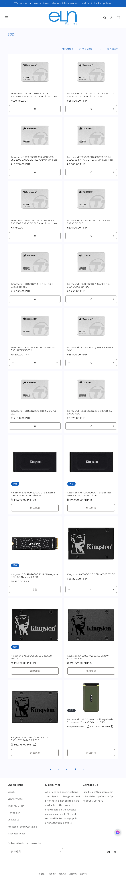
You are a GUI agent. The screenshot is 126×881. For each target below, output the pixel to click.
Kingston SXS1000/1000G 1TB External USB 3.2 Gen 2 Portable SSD (89, 494)
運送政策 (83, 874)
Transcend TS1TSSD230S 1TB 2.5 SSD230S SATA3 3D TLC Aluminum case (91, 95)
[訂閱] (59, 851)
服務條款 (73, 874)
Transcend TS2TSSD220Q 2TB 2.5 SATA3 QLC (90, 348)
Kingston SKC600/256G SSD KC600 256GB (31, 657)
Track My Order (16, 805)
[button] (6, 17)
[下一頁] (83, 768)
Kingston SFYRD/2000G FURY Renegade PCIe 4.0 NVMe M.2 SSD (34, 575)
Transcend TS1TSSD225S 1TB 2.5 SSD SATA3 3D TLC (32, 285)
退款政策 (52, 874)
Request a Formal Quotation (22, 826)
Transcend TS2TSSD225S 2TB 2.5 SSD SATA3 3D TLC (88, 222)
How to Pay (14, 812)
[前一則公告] (6, 3)
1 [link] (42, 768)
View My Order (15, 799)
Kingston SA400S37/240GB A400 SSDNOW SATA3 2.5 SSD (30, 738)
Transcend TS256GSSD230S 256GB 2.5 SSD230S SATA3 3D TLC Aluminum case (90, 158)
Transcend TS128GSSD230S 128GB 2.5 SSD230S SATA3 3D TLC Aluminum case (34, 222)
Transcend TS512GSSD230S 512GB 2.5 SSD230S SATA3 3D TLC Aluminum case (34, 158)
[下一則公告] (120, 3)
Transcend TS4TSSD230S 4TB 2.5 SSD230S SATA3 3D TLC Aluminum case (34, 95)
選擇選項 (35, 507)
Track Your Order (16, 833)
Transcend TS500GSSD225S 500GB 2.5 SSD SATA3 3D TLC (89, 285)
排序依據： (67, 49)
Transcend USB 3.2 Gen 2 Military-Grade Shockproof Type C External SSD (90, 720)
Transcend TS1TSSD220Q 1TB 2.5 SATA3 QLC (33, 412)
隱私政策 (62, 874)
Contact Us (13, 819)
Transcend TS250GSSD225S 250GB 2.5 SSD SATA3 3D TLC (33, 348)
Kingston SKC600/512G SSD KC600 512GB (91, 574)
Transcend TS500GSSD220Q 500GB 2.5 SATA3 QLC (89, 412)
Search (11, 792)
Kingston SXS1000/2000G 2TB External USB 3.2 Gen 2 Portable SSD (33, 494)
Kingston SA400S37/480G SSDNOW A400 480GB (88, 657)
